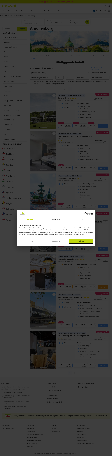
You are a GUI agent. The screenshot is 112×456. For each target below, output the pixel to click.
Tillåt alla (81, 241)
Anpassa (55, 241)
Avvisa (31, 241)
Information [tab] (56, 219)
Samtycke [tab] (30, 219)
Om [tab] (82, 219)
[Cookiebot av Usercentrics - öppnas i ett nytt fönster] (85, 213)
